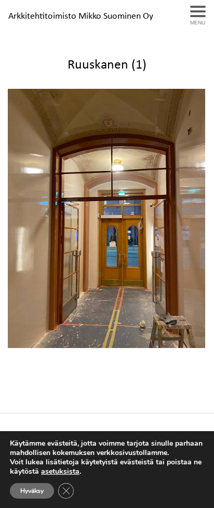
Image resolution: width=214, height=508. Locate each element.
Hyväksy (32, 491)
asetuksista (60, 471)
